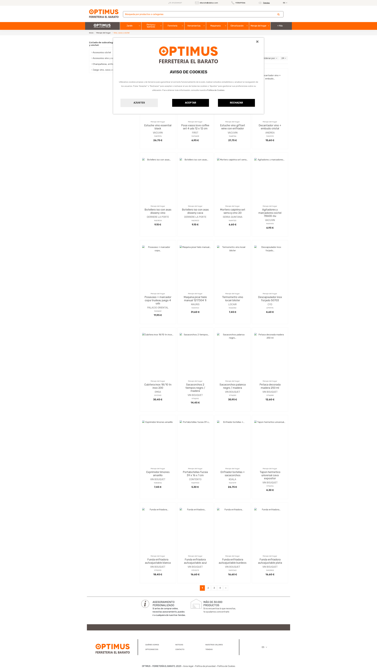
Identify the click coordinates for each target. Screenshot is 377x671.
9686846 (158, 483)
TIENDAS (209, 649)
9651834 (158, 221)
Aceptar (190, 102)
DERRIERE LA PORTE (158, 217)
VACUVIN (158, 132)
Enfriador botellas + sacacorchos (232, 473)
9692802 (270, 570)
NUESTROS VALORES (214, 645)
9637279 (232, 483)
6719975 (269, 308)
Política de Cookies (215, 90)
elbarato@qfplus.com (209, 3)
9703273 (195, 570)
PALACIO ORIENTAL (157, 307)
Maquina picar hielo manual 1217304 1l (195, 299)
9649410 (270, 224)
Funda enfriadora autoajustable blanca (158, 561)
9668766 (232, 136)
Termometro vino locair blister (232, 299)
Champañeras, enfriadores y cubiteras (112, 64)
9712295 (157, 570)
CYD (270, 304)
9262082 (232, 308)
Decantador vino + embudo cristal (270, 127)
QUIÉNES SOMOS (152, 645)
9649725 (232, 221)
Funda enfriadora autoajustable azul (195, 561)
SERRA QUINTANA (232, 217)
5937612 (157, 395)
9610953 (195, 308)
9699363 (233, 570)
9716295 (195, 399)
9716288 (270, 395)
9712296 (269, 486)
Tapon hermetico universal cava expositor (270, 475)
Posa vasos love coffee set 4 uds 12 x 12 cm (195, 127)
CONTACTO (179, 649)
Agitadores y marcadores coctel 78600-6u (269, 213)
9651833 (195, 221)
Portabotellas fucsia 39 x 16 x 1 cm (195, 473)
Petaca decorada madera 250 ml (270, 386)
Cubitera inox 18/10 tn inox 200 (157, 386)
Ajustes (139, 102)
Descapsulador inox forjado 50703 (270, 299)
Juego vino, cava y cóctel (106, 70)
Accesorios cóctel (102, 52)
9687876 (158, 136)
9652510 (270, 136)
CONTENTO (195, 479)
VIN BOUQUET (195, 395)
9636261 (157, 311)
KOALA (232, 479)
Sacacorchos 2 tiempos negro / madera (195, 388)
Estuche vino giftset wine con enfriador (232, 127)
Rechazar (236, 102)
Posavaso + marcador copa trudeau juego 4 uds (157, 300)
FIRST (195, 132)
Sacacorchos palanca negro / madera (233, 386)
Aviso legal (188, 666)
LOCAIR (232, 304)
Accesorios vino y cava (104, 58)
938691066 (240, 3)
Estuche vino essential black (157, 127)
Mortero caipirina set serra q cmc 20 (232, 211)
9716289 (232, 395)
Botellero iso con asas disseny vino (157, 211)
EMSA (158, 391)
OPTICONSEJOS (151, 649)
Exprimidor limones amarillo (158, 473)
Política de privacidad (205, 666)
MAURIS (195, 304)
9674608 (195, 136)
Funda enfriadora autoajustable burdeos (232, 561)
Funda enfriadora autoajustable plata (270, 561)
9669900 (195, 483)
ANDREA (270, 132)
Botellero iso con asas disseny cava (195, 211)
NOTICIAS (179, 645)
